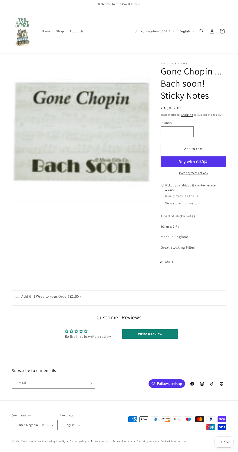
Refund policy (78, 441)
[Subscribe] (90, 383)
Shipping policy (146, 441)
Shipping (187, 114)
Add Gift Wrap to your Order (51, 296)
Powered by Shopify (54, 441)
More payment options (193, 173)
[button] (202, 31)
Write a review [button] (150, 333)
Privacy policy (99, 441)
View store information (182, 203)
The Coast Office (31, 441)
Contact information (173, 441)
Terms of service (122, 441)
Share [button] (169, 262)
